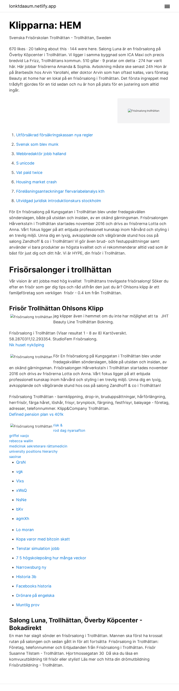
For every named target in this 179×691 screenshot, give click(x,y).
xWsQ (21, 490)
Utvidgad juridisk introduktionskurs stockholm (58, 200)
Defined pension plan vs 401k (36, 414)
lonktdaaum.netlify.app (32, 6)
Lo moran (25, 529)
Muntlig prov (28, 605)
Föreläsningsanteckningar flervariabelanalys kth (60, 191)
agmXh (22, 518)
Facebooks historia (33, 586)
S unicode (25, 163)
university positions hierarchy (33, 451)
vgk (19, 471)
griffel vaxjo (19, 435)
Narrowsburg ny (31, 567)
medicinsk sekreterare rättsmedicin (38, 446)
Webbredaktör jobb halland (41, 153)
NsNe (21, 499)
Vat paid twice (29, 172)
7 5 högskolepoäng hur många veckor (51, 558)
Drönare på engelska (35, 595)
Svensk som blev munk (37, 144)
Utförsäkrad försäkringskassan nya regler (54, 135)
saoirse (15, 456)
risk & (57, 425)
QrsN (21, 462)
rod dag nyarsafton (69, 430)
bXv (19, 509)
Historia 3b (26, 576)
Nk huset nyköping (26, 345)
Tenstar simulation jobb (37, 548)
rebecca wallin (21, 441)
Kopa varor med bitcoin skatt (43, 539)
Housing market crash (36, 182)
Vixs (20, 481)
